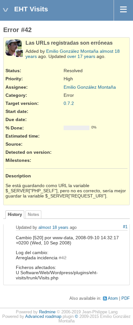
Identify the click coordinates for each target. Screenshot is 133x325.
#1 (125, 227)
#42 (62, 257)
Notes (33, 214)
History (15, 214)
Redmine (47, 312)
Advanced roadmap (43, 316)
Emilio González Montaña (72, 51)
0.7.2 (69, 103)
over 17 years (81, 56)
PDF (125, 298)
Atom (113, 298)
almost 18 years (53, 227)
